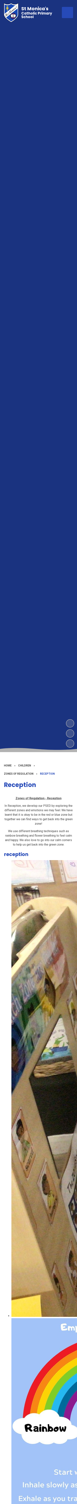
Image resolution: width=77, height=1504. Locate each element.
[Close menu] (67, 12)
